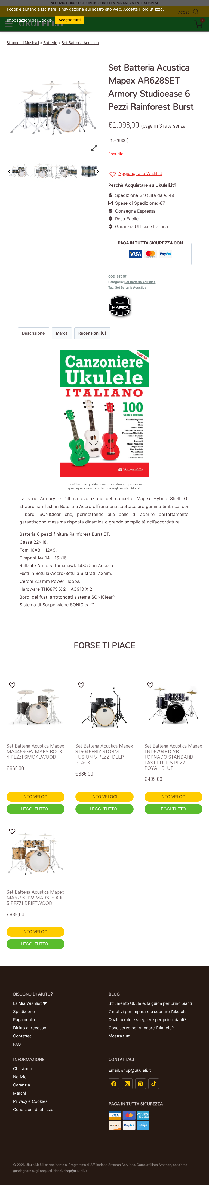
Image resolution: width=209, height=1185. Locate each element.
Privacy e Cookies (30, 1101)
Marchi (19, 1093)
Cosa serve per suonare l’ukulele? (141, 1027)
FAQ (17, 1044)
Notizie (20, 1076)
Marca (61, 333)
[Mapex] (155, 306)
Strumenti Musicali (23, 42)
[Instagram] (127, 1083)
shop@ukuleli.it (75, 1171)
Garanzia (21, 1085)
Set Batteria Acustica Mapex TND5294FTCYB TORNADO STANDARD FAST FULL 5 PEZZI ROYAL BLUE (173, 757)
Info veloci (35, 796)
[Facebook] (114, 1083)
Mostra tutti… (121, 1036)
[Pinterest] (140, 1083)
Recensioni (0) (92, 333)
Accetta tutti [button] (70, 19)
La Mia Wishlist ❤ (30, 1003)
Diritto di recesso (29, 1027)
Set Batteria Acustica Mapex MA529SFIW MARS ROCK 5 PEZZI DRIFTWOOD (35, 897)
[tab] (33, 333)
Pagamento (24, 1019)
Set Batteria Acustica (80, 42)
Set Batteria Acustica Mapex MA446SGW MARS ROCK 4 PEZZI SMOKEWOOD (35, 751)
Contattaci (23, 1036)
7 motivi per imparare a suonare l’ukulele (148, 1011)
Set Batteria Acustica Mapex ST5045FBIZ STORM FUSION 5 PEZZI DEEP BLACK (104, 754)
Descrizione (33, 333)
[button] (135, 174)
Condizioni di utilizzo (33, 1109)
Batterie (50, 42)
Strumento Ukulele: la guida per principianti (150, 1003)
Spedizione (24, 1011)
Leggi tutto (35, 809)
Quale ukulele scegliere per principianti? (147, 1019)
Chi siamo (22, 1068)
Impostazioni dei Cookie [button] (29, 20)
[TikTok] (153, 1083)
